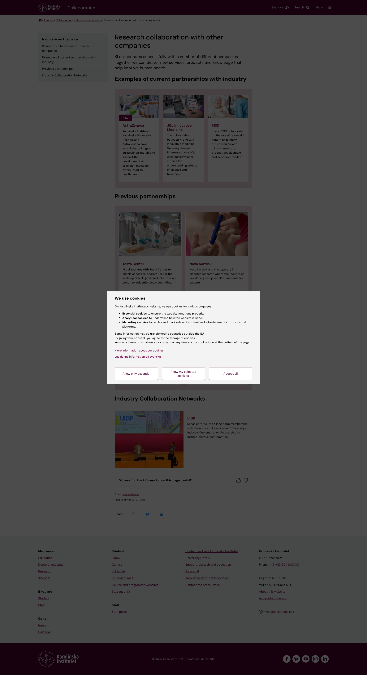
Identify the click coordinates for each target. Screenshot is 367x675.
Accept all (230, 374)
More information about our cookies (139, 350)
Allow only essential (136, 374)
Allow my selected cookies (183, 374)
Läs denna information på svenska (138, 357)
